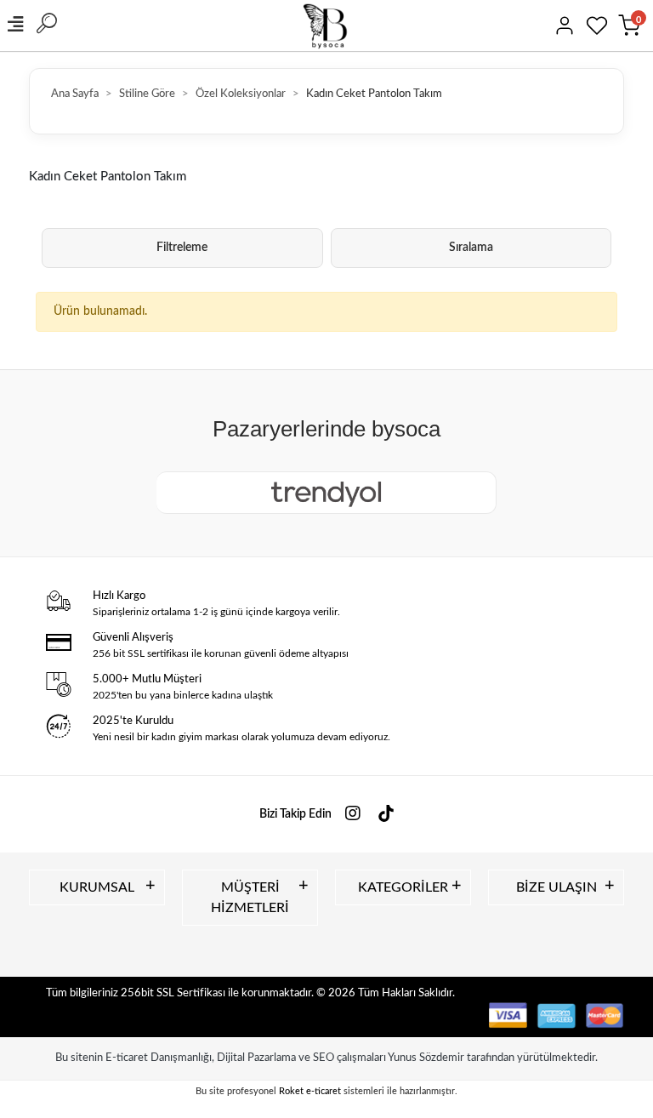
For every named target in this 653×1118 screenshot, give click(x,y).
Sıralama (471, 248)
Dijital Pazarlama (256, 1058)
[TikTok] (386, 814)
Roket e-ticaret (310, 1091)
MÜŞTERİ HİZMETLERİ (250, 898)
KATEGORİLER (403, 887)
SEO (323, 1058)
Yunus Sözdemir (426, 1058)
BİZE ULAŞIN (556, 887)
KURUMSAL (97, 887)
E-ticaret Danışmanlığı (158, 1058)
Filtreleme (181, 248)
